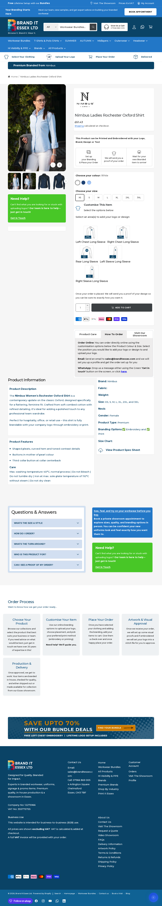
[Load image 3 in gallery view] (44, 181)
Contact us (104, 893)
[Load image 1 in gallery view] (14, 181)
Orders (133, 771)
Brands (102, 780)
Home (14, 76)
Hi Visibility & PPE (108, 776)
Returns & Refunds (109, 857)
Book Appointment (140, 12)
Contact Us (104, 822)
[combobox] (78, 27)
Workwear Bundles (109, 767)
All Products (105, 771)
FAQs (101, 839)
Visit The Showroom (104, 3)
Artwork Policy (106, 848)
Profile (132, 780)
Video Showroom (108, 835)
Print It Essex (106, 793)
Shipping (79, 126)
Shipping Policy (107, 861)
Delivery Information (110, 844)
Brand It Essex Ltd (24, 893)
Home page (69, 893)
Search (57, 893)
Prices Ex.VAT (126, 3)
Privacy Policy (106, 866)
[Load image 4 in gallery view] (58, 181)
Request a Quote (108, 830)
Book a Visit (117, 893)
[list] (81, 57)
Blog (128, 893)
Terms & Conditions (109, 852)
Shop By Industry (108, 789)
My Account (147, 3)
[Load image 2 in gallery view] (29, 181)
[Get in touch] (142, 27)
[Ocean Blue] (83, 183)
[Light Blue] (89, 183)
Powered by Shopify (42, 893)
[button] (150, 27)
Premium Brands (108, 784)
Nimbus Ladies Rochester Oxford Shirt (41, 76)
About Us (103, 817)
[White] (78, 183)
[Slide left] (53, 164)
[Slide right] (59, 164)
